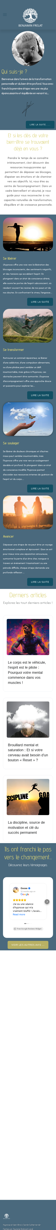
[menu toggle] (5, 15)
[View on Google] (16, 890)
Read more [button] (19, 914)
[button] (9, 901)
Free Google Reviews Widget (29, 929)
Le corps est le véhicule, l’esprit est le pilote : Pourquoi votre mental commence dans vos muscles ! (27, 672)
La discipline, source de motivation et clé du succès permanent (26, 827)
